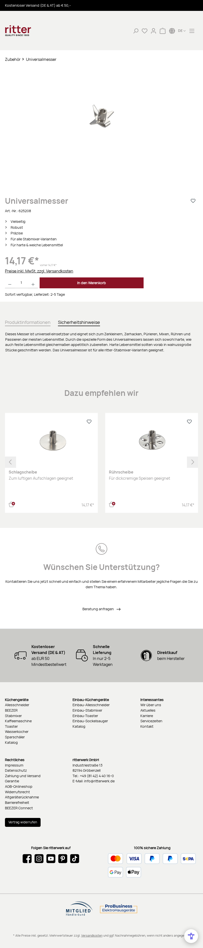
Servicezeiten (151, 721)
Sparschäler (15, 737)
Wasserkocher (16, 731)
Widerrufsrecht (17, 792)
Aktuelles (147, 710)
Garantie (12, 781)
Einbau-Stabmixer (87, 710)
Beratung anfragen (98, 609)
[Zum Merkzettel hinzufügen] (193, 201)
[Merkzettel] (144, 31)
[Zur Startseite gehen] (29, 30)
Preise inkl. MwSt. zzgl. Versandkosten (39, 271)
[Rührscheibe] (151, 441)
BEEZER (11, 710)
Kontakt (146, 726)
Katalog (11, 742)
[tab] (28, 321)
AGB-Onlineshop (18, 786)
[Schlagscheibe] (51, 441)
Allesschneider (17, 704)
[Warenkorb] (162, 31)
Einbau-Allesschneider (91, 704)
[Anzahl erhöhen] (33, 282)
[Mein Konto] (153, 31)
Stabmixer (13, 715)
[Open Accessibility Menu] (191, 936)
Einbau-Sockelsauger (90, 721)
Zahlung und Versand (23, 775)
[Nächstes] (192, 462)
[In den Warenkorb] (12, 504)
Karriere (146, 715)
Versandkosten (91, 935)
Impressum (14, 765)
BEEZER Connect (19, 808)
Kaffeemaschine (18, 721)
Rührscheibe (121, 472)
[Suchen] (135, 31)
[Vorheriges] (10, 462)
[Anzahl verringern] (10, 282)
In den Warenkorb (91, 282)
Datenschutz (16, 770)
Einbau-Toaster (85, 715)
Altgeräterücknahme (22, 797)
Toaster (11, 726)
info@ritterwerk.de (99, 781)
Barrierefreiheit (17, 802)
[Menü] (192, 31)
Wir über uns (150, 704)
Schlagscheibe (23, 472)
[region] (101, 125)
